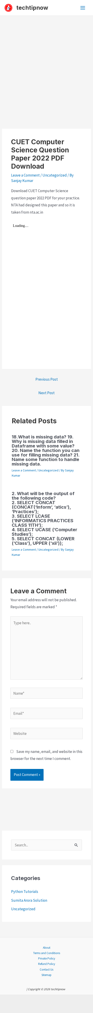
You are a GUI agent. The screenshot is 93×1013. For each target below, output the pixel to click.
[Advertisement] (46, 64)
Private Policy (46, 958)
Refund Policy (46, 964)
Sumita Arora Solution (29, 900)
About (46, 948)
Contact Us (46, 969)
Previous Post (46, 379)
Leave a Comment (25, 175)
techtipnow (32, 7)
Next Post (46, 392)
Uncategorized (54, 175)
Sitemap (46, 975)
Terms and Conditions (46, 953)
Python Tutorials (24, 891)
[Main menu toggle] (83, 8)
